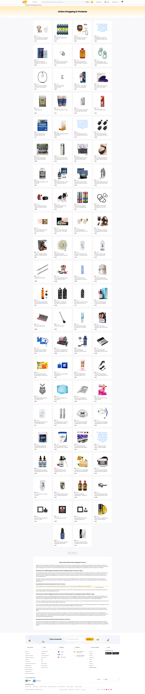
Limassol (91, 653)
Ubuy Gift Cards (44, 667)
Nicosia (90, 651)
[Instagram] (104, 689)
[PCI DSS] (28, 681)
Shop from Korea (61, 686)
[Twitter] (109, 689)
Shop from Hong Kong (52, 686)
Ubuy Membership (29, 669)
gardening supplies (78, 587)
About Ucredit (44, 663)
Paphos (90, 659)
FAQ (42, 661)
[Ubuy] (24, 2)
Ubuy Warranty (28, 671)
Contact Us (27, 653)
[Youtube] (107, 689)
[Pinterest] (111, 689)
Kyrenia (90, 661)
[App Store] (108, 653)
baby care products (86, 587)
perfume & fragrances (63, 587)
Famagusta (91, 657)
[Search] (92, 2)
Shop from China (70, 686)
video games (45, 587)
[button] (99, 2)
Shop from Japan (43, 686)
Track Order (27, 661)
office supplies (71, 587)
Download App (44, 651)
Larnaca (91, 655)
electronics (93, 586)
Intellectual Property (29, 657)
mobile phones (99, 586)
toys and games (39, 587)
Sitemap (27, 659)
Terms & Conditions (63, 689)
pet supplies (93, 587)
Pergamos (91, 665)
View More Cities (92, 667)
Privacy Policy (71, 689)
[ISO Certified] (36, 680)
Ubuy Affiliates (44, 665)
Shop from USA (28, 686)
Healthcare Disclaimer (29, 673)
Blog (42, 659)
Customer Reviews (45, 655)
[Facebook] (102, 689)
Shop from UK (35, 686)
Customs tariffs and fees (30, 663)
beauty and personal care (53, 587)
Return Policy (44, 657)
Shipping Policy (28, 665)
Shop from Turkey (78, 686)
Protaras (91, 663)
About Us (27, 651)
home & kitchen (105, 586)
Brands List (43, 653)
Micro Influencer (28, 667)
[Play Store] (115, 653)
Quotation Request (29, 655)
